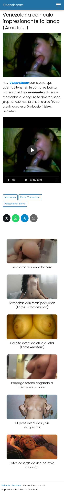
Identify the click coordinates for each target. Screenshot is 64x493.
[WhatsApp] (16, 218)
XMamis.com (13, 5)
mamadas (10, 197)
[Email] (34, 218)
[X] (7, 218)
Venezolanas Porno (14, 203)
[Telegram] (25, 218)
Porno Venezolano (30, 197)
